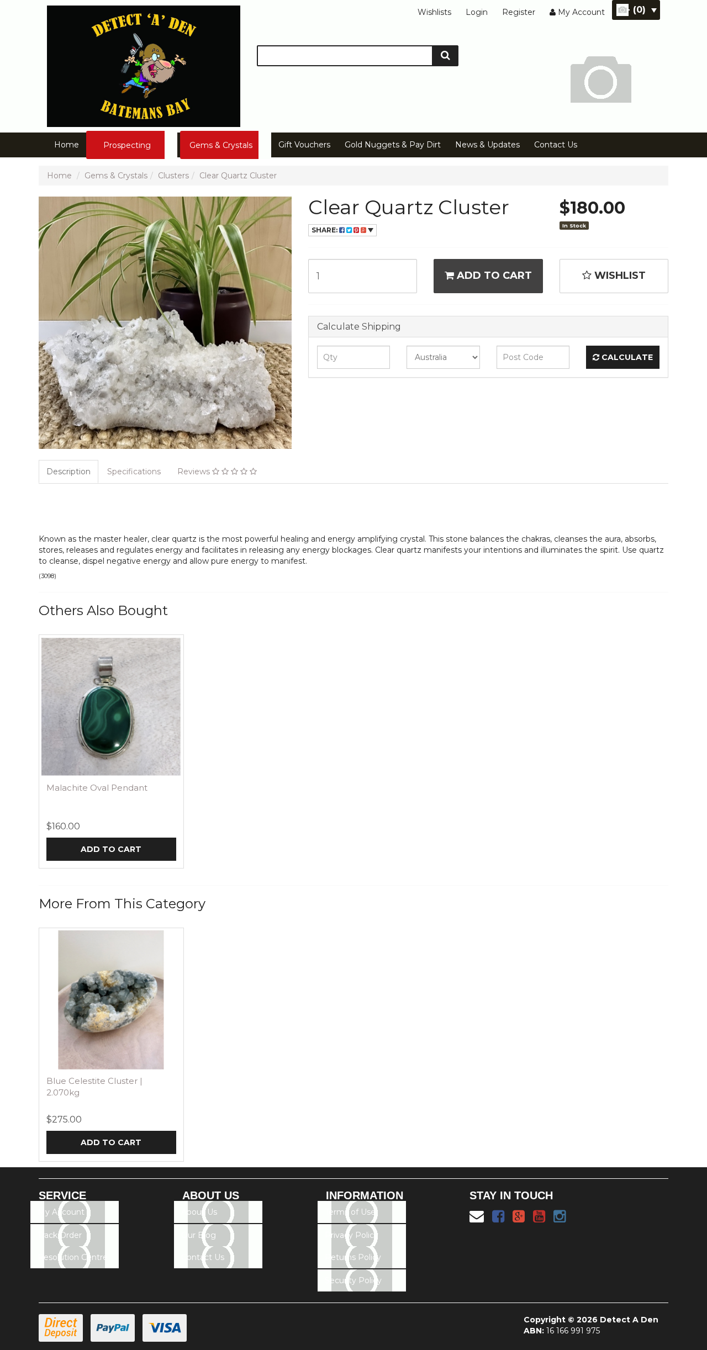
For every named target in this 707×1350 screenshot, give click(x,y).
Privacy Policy (351, 1235)
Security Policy (353, 1280)
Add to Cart (493, 275)
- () (636, 9)
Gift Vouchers (304, 145)
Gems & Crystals (220, 145)
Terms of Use (350, 1212)
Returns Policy (353, 1257)
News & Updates (487, 145)
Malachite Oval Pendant (96, 787)
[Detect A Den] (143, 63)
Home (66, 145)
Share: (325, 230)
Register (518, 12)
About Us (199, 1212)
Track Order (60, 1235)
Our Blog (198, 1235)
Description (68, 472)
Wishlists (434, 12)
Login (477, 12)
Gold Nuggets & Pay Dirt (393, 145)
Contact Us (555, 145)
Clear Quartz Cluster (238, 176)
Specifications (134, 472)
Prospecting (127, 145)
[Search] (445, 55)
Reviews (194, 472)
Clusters (173, 176)
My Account (61, 1212)
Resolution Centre (73, 1257)
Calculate (626, 357)
